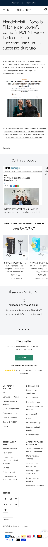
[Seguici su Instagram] (10, 499)
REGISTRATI (24, 358)
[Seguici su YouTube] (5, 504)
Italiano (6, 519)
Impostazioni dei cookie (33, 428)
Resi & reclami (32, 397)
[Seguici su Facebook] (5, 499)
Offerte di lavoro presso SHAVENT (10, 478)
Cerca (5, 426)
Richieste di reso (33, 402)
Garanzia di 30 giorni (11, 397)
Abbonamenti (31, 414)
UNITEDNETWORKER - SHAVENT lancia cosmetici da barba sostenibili (21, 210)
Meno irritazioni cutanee (32, 457)
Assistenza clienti (10, 448)
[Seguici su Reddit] (5, 509)
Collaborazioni (9, 472)
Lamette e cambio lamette (10, 402)
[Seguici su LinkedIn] (16, 504)
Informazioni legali (33, 423)
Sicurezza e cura (10, 413)
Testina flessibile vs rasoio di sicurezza (34, 450)
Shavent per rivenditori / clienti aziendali (10, 460)
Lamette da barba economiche (33, 472)
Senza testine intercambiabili (32, 464)
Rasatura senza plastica (32, 479)
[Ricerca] (8, 10)
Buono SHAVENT (10, 422)
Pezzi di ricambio (10, 418)
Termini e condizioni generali (34, 408)
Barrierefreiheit (32, 435)
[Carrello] (44, 10)
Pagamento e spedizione (31, 391)
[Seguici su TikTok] (10, 504)
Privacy (29, 418)
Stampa (6, 468)
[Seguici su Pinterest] (16, 499)
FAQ (4, 392)
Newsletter (7, 453)
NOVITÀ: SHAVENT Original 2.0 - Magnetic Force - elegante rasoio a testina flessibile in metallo (15, 267)
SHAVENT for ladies (11, 409)
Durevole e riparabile (35, 485)
